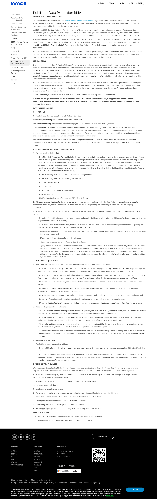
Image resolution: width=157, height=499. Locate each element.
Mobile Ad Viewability (65, 451)
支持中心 (14, 454)
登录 (140, 3)
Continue (135, 489)
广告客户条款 (38, 454)
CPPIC (36, 470)
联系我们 (14, 451)
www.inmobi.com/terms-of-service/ (80, 21)
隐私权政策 (37, 465)
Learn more (110, 496)
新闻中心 (14, 462)
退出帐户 (37, 459)
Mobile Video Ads (63, 457)
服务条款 (37, 451)
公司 (12, 457)
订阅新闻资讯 (102, 436)
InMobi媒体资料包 (17, 465)
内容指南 (37, 457)
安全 (35, 468)
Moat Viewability (63, 454)
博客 (12, 459)
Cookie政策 (38, 462)
